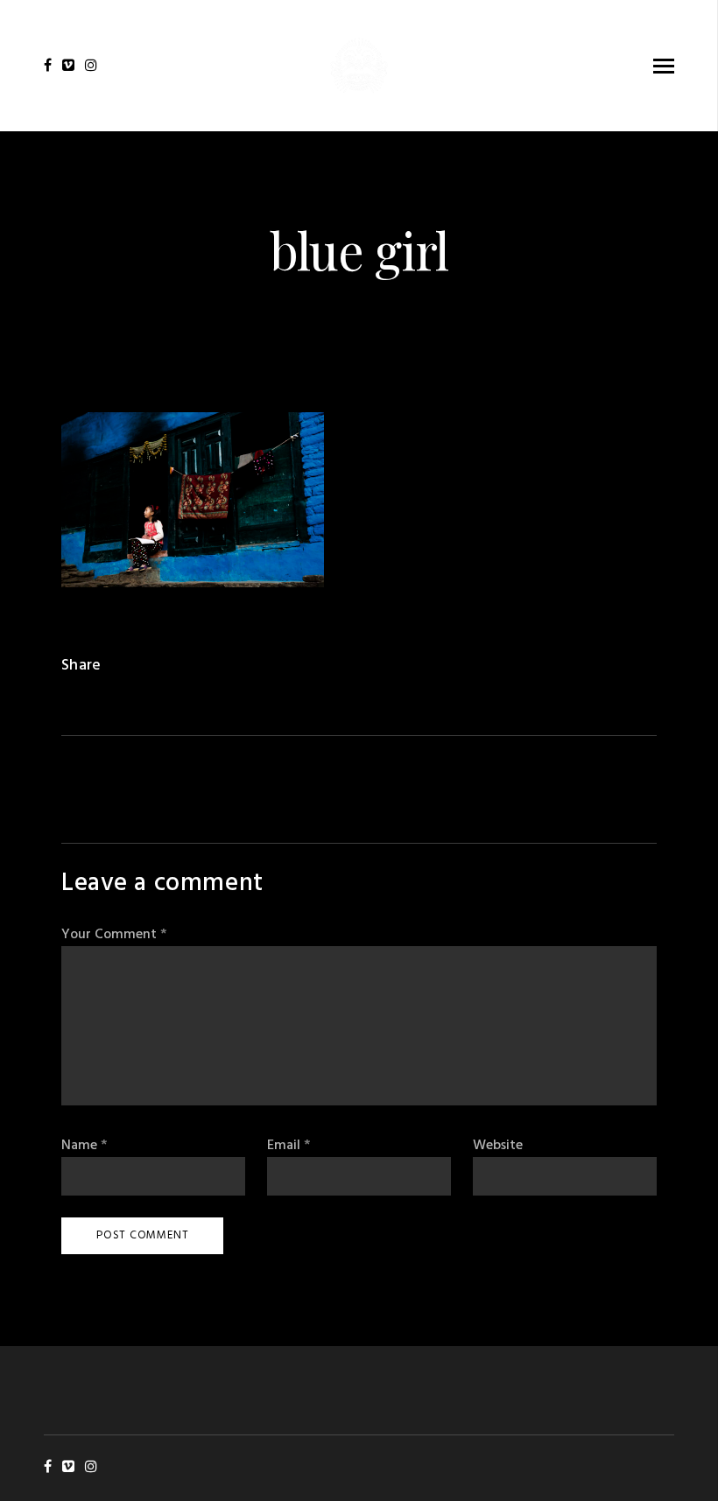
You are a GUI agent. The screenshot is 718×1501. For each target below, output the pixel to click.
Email (288, 1146)
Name (84, 1146)
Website (498, 1146)
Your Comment (113, 935)
